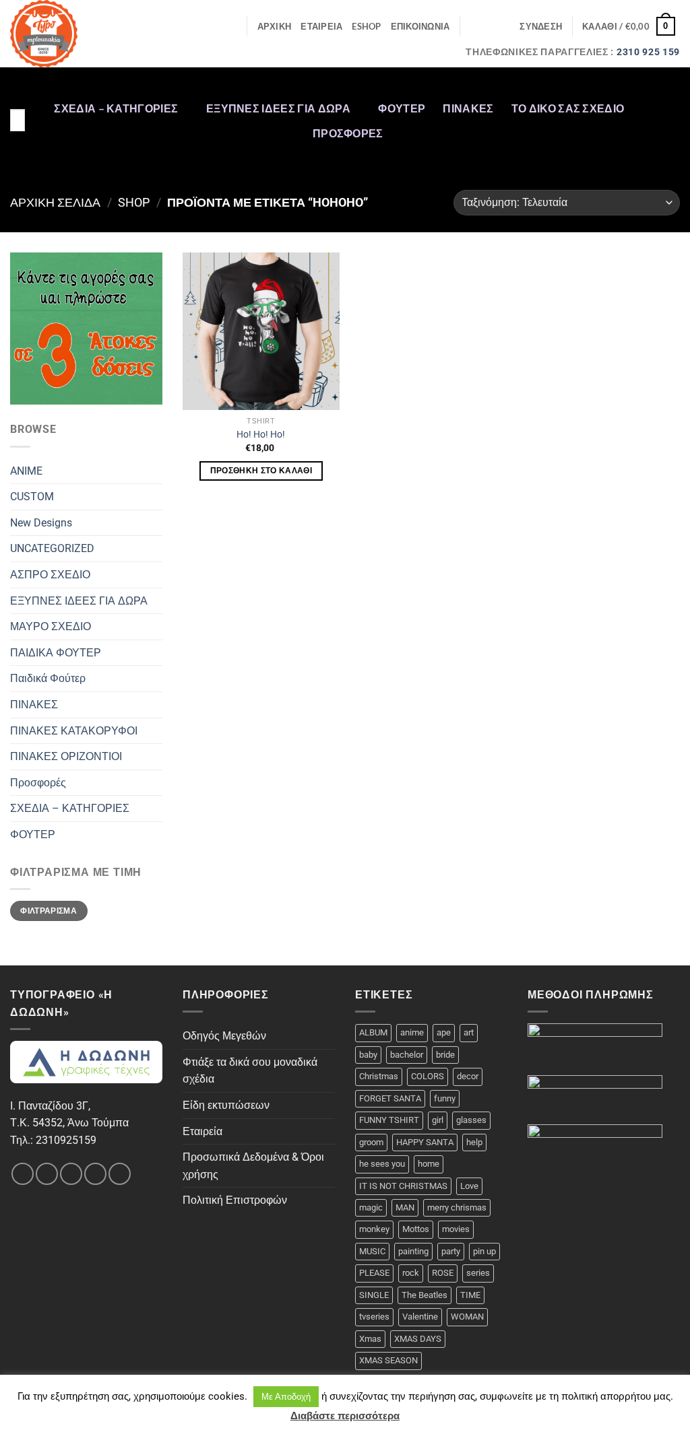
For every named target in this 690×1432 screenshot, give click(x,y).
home (428, 1164)
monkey (374, 1229)
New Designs (41, 522)
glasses (471, 1120)
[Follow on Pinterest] (671, 164)
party (450, 1251)
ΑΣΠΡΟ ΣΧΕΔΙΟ (50, 574)
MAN (405, 1207)
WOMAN (467, 1316)
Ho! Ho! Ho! (261, 434)
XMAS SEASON (388, 1360)
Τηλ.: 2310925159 (53, 1140)
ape (444, 1032)
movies (456, 1229)
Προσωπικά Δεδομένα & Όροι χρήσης (253, 1166)
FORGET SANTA (390, 1098)
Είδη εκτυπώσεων (226, 1105)
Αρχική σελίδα (55, 202)
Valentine (420, 1316)
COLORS (427, 1076)
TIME (470, 1295)
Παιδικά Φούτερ (48, 678)
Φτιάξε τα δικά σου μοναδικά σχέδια (250, 1071)
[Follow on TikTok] (671, 111)
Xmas (370, 1339)
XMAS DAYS (417, 1339)
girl (437, 1120)
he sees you (382, 1164)
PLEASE (374, 1273)
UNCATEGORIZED (52, 548)
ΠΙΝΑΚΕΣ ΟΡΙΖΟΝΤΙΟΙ (66, 756)
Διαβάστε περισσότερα (345, 1416)
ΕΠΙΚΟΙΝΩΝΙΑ (420, 26)
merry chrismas (457, 1207)
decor (467, 1076)
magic (371, 1207)
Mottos (415, 1229)
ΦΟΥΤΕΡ (401, 108)
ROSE (442, 1273)
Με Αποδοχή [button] (286, 1397)
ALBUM (373, 1032)
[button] (541, 26)
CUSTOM (32, 496)
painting (413, 1251)
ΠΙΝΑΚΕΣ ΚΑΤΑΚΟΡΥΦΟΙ (73, 730)
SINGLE (374, 1295)
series (478, 1273)
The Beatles (424, 1295)
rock (410, 1273)
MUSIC (372, 1251)
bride (445, 1055)
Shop (134, 202)
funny (445, 1098)
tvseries (374, 1316)
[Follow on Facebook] (671, 76)
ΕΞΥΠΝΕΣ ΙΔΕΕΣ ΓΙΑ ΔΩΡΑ (278, 108)
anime (412, 1032)
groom (371, 1142)
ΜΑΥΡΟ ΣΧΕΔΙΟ (50, 626)
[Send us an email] (671, 146)
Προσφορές (348, 133)
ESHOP (366, 26)
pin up (484, 1251)
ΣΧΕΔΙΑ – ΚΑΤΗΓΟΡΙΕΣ (116, 108)
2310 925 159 (648, 51)
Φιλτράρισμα (48, 911)
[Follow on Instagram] (671, 94)
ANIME (26, 471)
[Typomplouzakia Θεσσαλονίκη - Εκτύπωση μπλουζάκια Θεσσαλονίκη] (65, 33)
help (474, 1142)
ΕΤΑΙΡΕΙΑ (321, 26)
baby (368, 1055)
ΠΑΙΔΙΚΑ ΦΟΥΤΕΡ (55, 652)
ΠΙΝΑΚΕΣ (468, 108)
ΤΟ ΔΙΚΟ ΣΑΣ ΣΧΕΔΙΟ (568, 108)
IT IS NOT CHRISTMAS (403, 1186)
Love (469, 1186)
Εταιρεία (202, 1131)
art (469, 1032)
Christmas (378, 1076)
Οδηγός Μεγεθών (224, 1035)
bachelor (406, 1055)
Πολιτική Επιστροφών (235, 1200)
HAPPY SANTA (424, 1142)
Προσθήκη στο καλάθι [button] (261, 470)
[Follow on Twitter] (671, 129)
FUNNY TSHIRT (389, 1120)
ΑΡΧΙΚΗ (274, 26)
